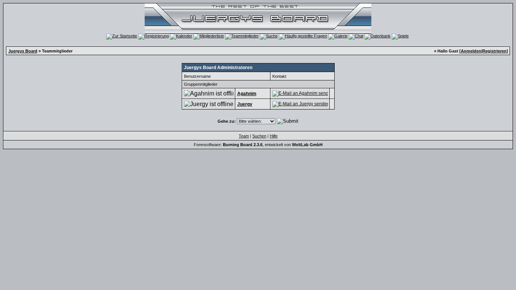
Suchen (259, 136)
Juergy (244, 104)
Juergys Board (22, 51)
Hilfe (274, 136)
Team (244, 136)
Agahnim (246, 93)
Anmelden (471, 51)
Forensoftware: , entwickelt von (258, 144)
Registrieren (494, 51)
